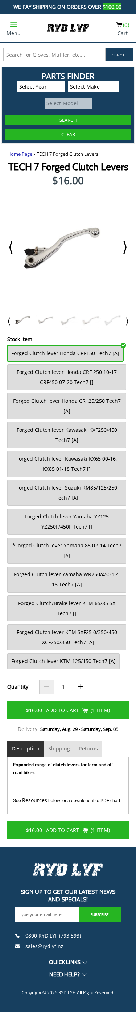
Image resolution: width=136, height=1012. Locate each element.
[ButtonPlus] (81, 687)
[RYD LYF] (68, 28)
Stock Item (19, 339)
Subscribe (100, 914)
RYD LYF (66, 993)
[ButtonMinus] (46, 687)
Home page (19, 154)
